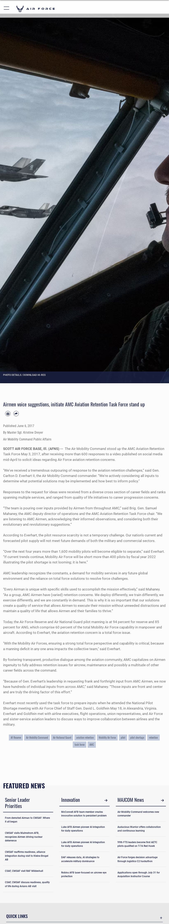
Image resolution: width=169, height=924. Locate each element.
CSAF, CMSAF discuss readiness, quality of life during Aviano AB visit (27, 884)
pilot (123, 737)
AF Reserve (16, 737)
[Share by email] (16, 413)
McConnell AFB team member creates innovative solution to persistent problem (84, 813)
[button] (6, 9)
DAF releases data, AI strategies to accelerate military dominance (80, 859)
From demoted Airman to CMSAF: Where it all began (27, 819)
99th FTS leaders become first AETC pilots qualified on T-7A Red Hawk (137, 844)
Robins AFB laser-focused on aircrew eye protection (83, 874)
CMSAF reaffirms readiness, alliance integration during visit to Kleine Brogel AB (26, 856)
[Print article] (8, 413)
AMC (91, 744)
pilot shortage (137, 737)
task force (79, 744)
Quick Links (17, 916)
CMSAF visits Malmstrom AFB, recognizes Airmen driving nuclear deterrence (23, 837)
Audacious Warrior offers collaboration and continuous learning (139, 829)
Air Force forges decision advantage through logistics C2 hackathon (137, 859)
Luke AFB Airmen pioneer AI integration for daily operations (83, 829)
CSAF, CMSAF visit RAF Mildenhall (24, 871)
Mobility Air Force (107, 737)
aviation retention (85, 737)
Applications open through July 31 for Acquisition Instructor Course (138, 874)
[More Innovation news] (106, 800)
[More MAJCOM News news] (162, 800)
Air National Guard (62, 737)
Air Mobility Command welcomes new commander (138, 813)
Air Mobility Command (37, 737)
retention (153, 737)
